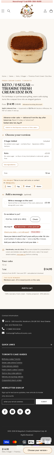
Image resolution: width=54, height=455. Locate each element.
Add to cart (27, 288)
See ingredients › (10, 165)
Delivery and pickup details (12, 377)
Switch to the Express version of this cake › (21, 127)
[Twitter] (28, 412)
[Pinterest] (20, 412)
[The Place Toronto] (27, 11)
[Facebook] (5, 412)
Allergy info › (10, 183)
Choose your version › (37, 450)
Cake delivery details (10, 366)
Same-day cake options (11, 373)
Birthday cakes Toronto (11, 359)
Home (4, 76)
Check (35, 219)
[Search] (9, 11)
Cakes (11, 76)
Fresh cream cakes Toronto (12, 370)
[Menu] (3, 11)
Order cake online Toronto (12, 363)
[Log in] (45, 11)
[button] (51, 11)
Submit (44, 402)
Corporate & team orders (12, 380)
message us (21, 254)
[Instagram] (12, 412)
